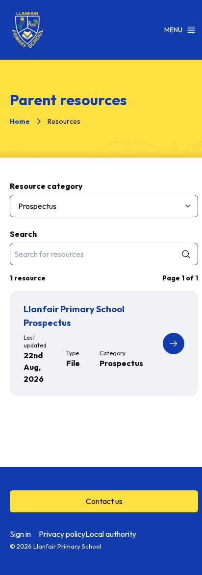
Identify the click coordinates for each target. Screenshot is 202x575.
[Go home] (27, 30)
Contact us (104, 501)
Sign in (20, 534)
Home (20, 121)
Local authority (110, 534)
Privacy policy (62, 534)
